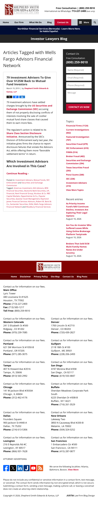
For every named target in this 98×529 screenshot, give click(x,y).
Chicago (7, 387)
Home (6, 22)
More (86, 22)
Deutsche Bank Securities (35, 190)
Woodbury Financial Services (38, 207)
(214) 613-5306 (19, 429)
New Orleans (58, 415)
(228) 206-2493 (67, 354)
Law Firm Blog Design (80, 495)
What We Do (35, 22)
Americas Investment (23, 188)
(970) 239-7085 (19, 332)
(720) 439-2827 (67, 332)
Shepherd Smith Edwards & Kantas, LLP (40, 495)
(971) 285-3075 (19, 354)
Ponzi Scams (75, 174)
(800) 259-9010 (87, 8)
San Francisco (59, 440)
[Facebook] (6, 468)
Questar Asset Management (28, 199)
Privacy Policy (41, 276)
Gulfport (56, 343)
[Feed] (40, 468)
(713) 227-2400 (19, 303)
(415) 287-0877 (67, 451)
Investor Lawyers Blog (22, 9)
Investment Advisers (24, 180)
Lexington (9, 440)
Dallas (6, 415)
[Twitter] (13, 468)
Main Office (10, 290)
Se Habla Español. (49, 31)
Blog (49, 22)
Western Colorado (13, 322)
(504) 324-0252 (67, 429)
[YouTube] (33, 468)
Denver (55, 322)
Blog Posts (82, 276)
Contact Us (62, 22)
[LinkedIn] (20, 468)
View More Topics (75, 190)
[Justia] (26, 468)
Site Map (55, 276)
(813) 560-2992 (19, 375)
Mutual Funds (40, 180)
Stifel (31, 204)
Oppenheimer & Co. (29, 196)
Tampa (7, 365)
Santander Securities (19, 204)
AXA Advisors (38, 188)
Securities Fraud (77, 144)
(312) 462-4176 (19, 397)
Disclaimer (25, 276)
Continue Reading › (18, 173)
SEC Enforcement (77, 148)
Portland (8, 343)
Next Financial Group (24, 193)
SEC (70, 178)
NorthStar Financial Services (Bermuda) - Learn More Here (49, 28)
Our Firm (19, 22)
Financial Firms (77, 125)
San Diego (56, 365)
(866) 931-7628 (19, 451)
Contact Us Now (79, 107)
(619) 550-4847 (67, 375)
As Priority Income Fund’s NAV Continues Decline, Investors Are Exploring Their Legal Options (77, 209)
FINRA (72, 152)
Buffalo (55, 387)
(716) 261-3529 (67, 404)
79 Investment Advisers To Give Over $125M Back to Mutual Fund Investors (29, 80)
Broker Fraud (75, 156)
